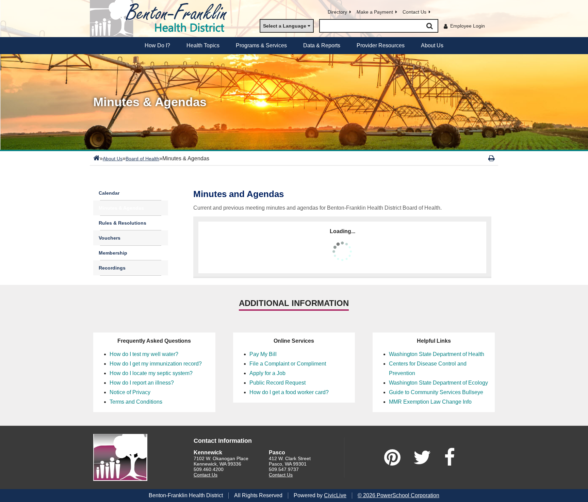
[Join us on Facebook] (449, 457)
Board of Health (142, 158)
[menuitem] (157, 45)
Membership (113, 253)
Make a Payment (375, 12)
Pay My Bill (263, 354)
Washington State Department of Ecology (438, 383)
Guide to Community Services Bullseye (436, 392)
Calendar (109, 193)
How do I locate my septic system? (151, 373)
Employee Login (467, 26)
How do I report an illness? (142, 383)
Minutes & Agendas (121, 208)
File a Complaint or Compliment (287, 364)
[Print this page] (491, 158)
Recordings (112, 268)
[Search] (429, 26)
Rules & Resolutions (122, 223)
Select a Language (284, 26)
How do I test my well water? (144, 354)
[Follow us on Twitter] (422, 457)
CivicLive (335, 495)
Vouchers (109, 238)
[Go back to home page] (161, 18)
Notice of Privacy (130, 392)
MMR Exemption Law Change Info (430, 402)
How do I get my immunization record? (156, 364)
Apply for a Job (267, 373)
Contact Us (414, 12)
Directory (337, 12)
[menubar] (294, 45)
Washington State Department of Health (436, 354)
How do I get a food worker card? (289, 392)
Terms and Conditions (136, 402)
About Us (112, 158)
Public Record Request (277, 383)
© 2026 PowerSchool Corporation (398, 495)
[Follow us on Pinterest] (392, 457)
